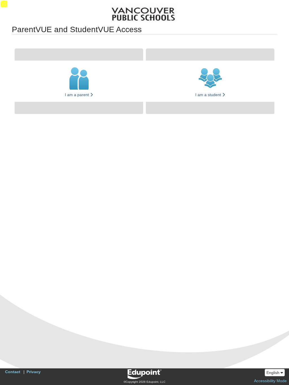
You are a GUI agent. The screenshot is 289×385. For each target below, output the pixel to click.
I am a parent (77, 94)
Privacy (34, 371)
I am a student (208, 94)
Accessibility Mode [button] (270, 381)
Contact (12, 371)
